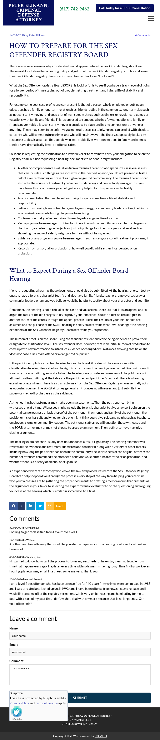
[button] (125, 8)
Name (13, 628)
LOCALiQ (101, 736)
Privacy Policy (19, 703)
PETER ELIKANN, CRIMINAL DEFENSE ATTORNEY (29, 12)
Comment (16, 661)
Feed (59, 506)
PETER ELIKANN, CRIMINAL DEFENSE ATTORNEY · (80, 715)
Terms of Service (46, 703)
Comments (143, 35)
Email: (13, 644)
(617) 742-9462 (74, 8)
